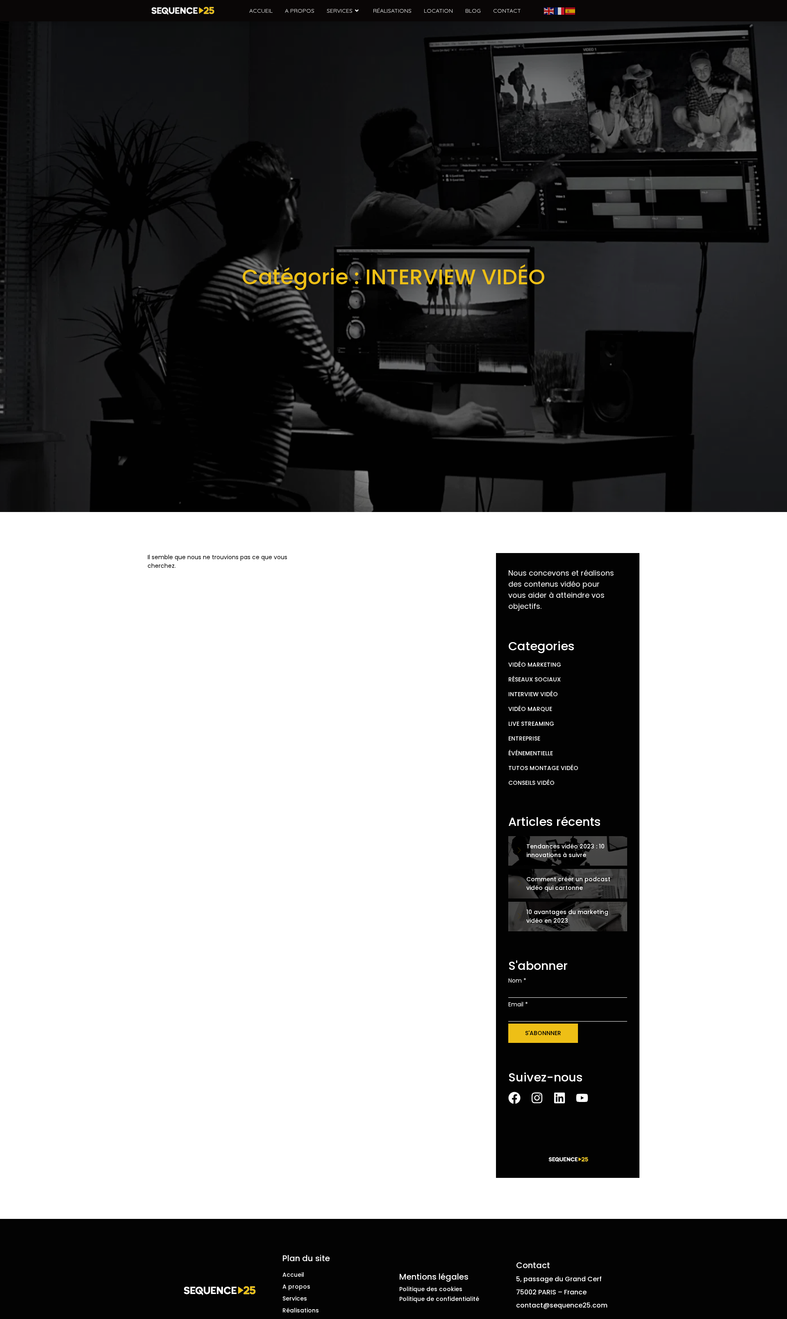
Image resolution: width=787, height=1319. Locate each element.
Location (438, 10)
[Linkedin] (559, 1098)
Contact (507, 10)
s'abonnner (543, 1033)
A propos (299, 10)
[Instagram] (537, 1098)
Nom (517, 980)
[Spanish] (570, 11)
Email (518, 1004)
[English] (549, 11)
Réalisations (392, 10)
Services (340, 10)
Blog (473, 10)
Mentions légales (434, 1276)
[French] (560, 11)
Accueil (261, 10)
